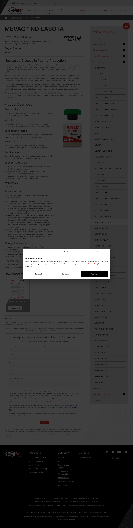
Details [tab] (66, 252)
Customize (65, 274)
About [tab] (96, 252)
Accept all (94, 274)
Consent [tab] (37, 252)
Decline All (38, 274)
